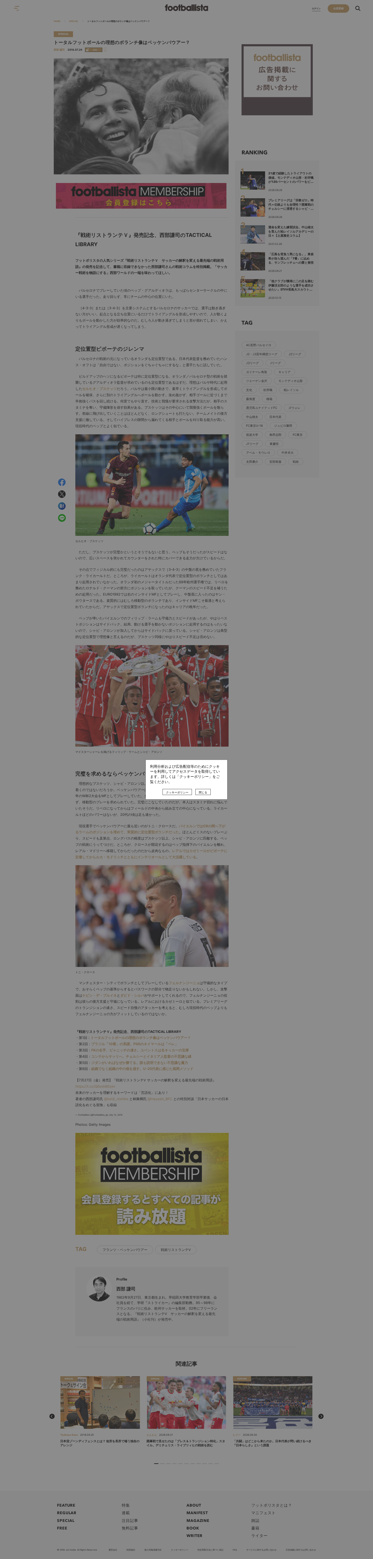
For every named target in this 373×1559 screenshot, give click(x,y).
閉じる (203, 792)
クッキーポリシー (177, 792)
